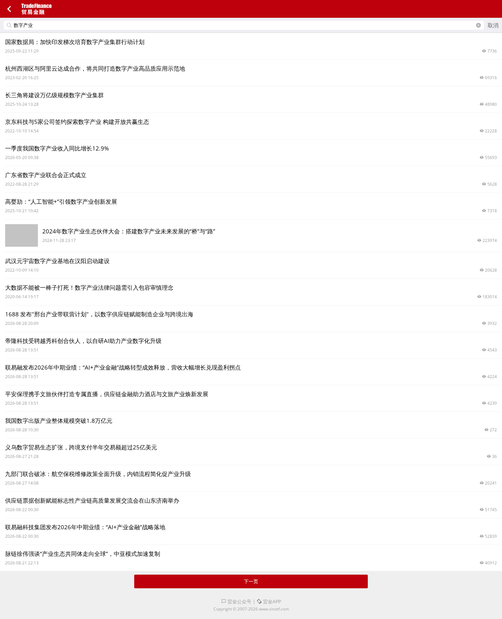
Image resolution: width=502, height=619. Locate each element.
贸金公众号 (238, 601)
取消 (493, 25)
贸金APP (271, 601)
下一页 (251, 581)
